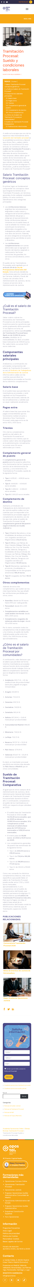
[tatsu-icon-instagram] (4, 2)
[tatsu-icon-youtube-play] (7, 2)
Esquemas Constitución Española (14, 1212)
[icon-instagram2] (12, 1280)
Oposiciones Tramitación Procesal (15, 1185)
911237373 (7, 1273)
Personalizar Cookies (11, 1239)
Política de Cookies (10, 1236)
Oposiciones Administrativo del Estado (17, 1201)
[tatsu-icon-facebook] (1, 2)
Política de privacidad (11, 1233)
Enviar (9, 1077)
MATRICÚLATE (24, 2)
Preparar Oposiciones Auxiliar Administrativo (16, 1207)
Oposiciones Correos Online (16, 1181)
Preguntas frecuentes (11, 1228)
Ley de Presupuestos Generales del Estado (15, 269)
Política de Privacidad (10, 1071)
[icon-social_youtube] (18, 1280)
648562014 (17, 1273)
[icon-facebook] (5, 1280)
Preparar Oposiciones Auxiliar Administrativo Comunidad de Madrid (17, 1195)
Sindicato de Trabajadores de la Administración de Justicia (17, 371)
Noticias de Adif (9, 1112)
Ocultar (14, 81)
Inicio (25, 18)
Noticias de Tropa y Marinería (12, 1115)
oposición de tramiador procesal (16, 138)
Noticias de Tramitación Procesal (14, 1109)
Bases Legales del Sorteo (13, 1241)
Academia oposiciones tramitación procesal (17, 1085)
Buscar (5, 1093)
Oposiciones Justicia (13, 1190)
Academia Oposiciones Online (13, 1129)
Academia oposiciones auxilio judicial (15, 1088)
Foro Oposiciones (12, 1217)
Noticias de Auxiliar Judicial (12, 1106)
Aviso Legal (7, 1231)
